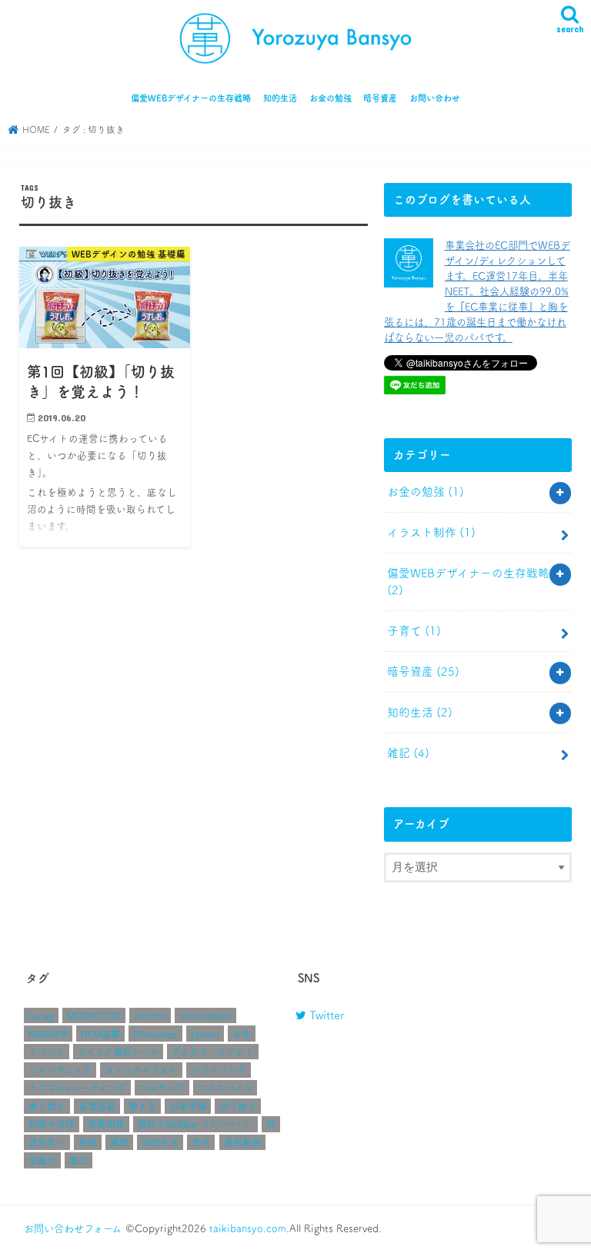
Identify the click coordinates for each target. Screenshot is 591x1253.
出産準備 (187, 1106)
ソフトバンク (218, 1070)
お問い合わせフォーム (73, 1228)
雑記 (408, 753)
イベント (46, 1051)
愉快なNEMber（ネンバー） (195, 1123)
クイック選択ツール (118, 1051)
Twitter (325, 1015)
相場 (87, 1142)
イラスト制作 (431, 532)
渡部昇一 (46, 1142)
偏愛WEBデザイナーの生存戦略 (191, 98)
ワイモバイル (225, 1087)
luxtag (41, 1015)
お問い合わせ (434, 98)
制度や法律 (51, 1123)
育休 (201, 1142)
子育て (414, 630)
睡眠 (119, 1142)
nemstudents (205, 1015)
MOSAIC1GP (94, 1015)
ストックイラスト (141, 1070)
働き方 (142, 1106)
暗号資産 (380, 98)
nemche (150, 1015)
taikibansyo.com (247, 1228)
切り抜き (237, 1106)
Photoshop (155, 1034)
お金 (241, 1034)
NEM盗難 (100, 1034)
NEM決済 (48, 1034)
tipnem (205, 1034)
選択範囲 (242, 1142)
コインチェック (60, 1070)
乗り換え (46, 1106)
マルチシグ (162, 1087)
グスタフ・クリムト (213, 1051)
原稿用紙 (106, 1123)
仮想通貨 (96, 1106)
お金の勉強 (330, 98)
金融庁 (42, 1160)
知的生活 (280, 98)
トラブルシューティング (77, 1087)
